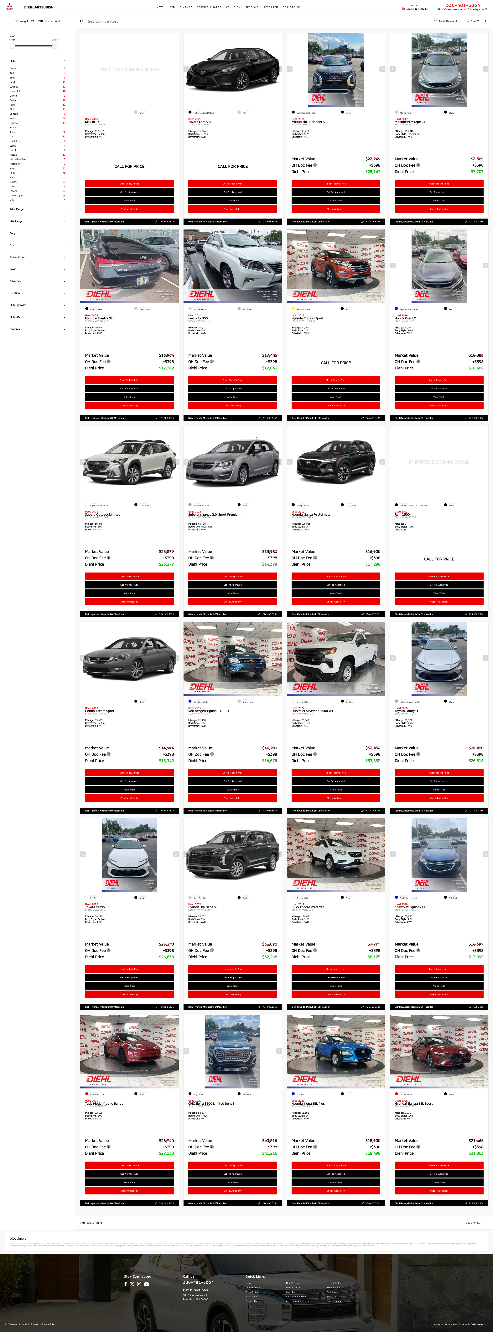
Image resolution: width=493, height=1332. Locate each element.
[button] (279, 69)
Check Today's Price (129, 183)
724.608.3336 (166, 221)
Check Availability (129, 209)
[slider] (12, 45)
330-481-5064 (463, 5)
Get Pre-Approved (130, 192)
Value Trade (129, 200)
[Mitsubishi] (9, 7)
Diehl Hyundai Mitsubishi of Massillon (104, 221)
